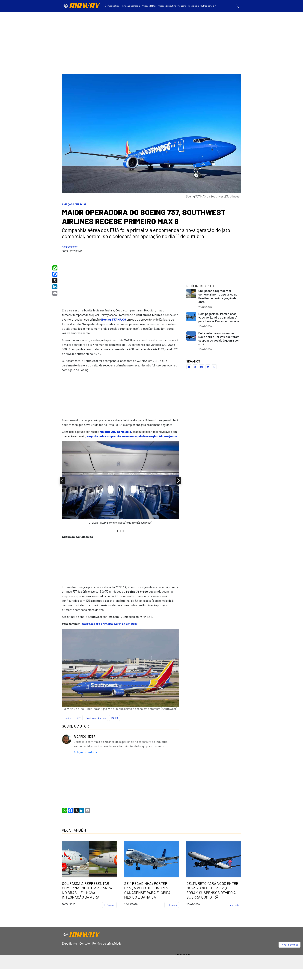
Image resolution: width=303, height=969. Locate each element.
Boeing (67, 717)
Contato (84, 943)
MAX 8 (114, 717)
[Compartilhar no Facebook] (188, 366)
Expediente (69, 943)
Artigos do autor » (85, 752)
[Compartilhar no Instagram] (201, 366)
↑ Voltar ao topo (289, 944)
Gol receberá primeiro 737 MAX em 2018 (109, 624)
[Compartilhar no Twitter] (195, 366)
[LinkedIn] (55, 287)
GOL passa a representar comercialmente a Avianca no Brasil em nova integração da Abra (217, 296)
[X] (55, 280)
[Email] (55, 293)
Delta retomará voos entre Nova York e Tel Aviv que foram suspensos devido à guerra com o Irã (219, 338)
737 (78, 717)
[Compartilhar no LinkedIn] (207, 366)
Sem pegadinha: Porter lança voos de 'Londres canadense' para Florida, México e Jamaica (218, 317)
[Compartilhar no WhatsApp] (214, 366)
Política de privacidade (107, 943)
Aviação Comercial (74, 204)
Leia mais (109, 904)
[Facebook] (55, 274)
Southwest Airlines (96, 717)
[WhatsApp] (55, 268)
